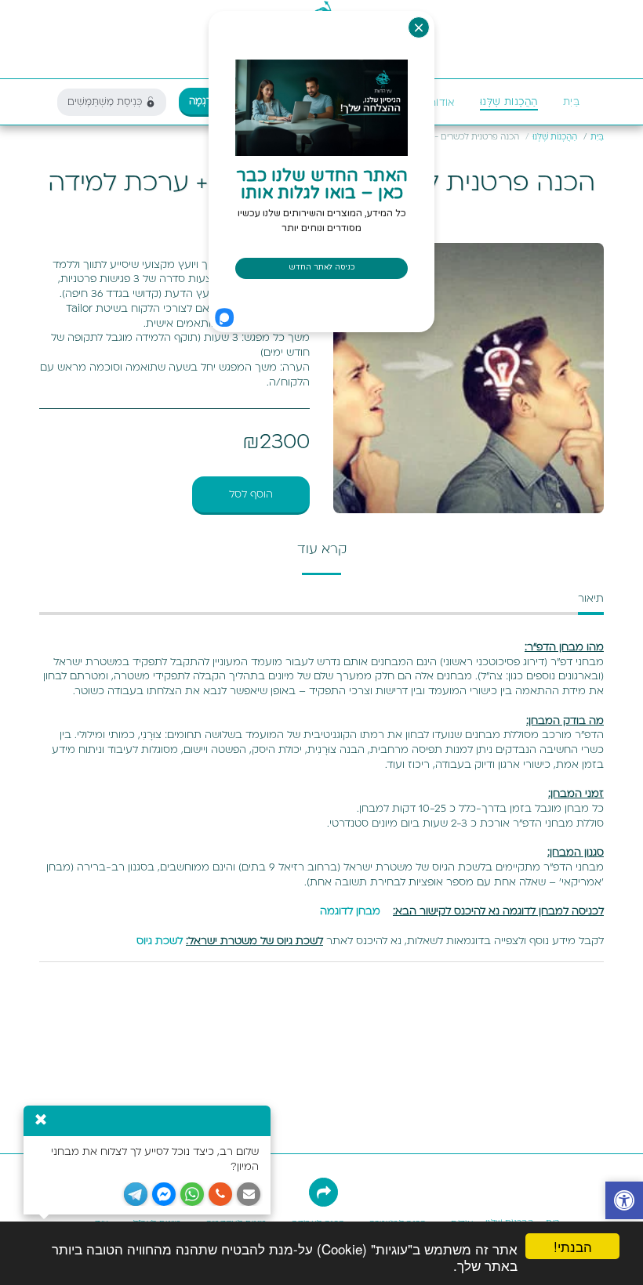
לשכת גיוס (159, 941)
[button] (434, 102)
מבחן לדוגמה (350, 911)
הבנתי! (573, 1246)
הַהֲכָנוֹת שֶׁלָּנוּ (554, 137)
